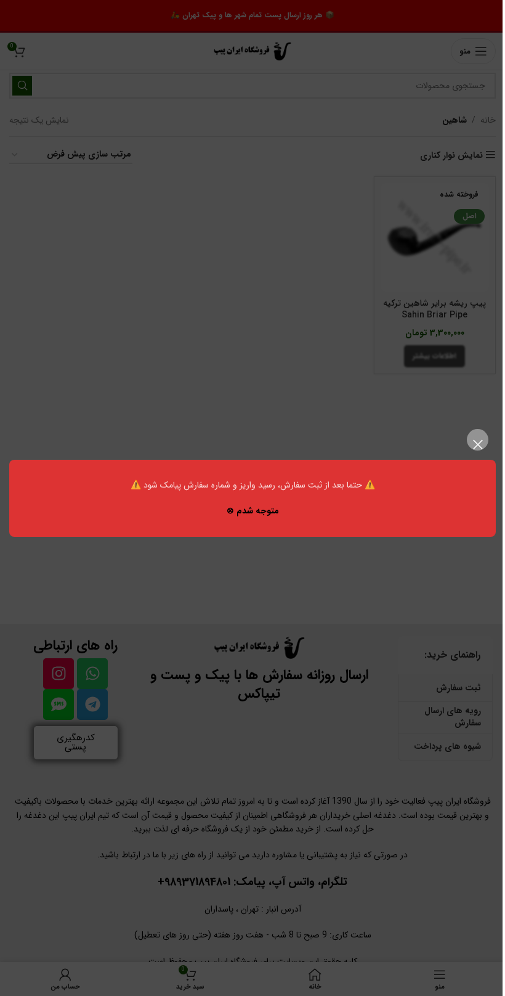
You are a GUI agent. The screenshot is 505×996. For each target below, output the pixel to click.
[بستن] (477, 444)
